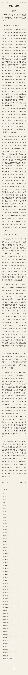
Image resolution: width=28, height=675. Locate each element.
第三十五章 (5, 595)
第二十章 (5, 550)
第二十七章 (5, 571)
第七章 (4, 511)
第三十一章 (5, 583)
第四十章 (5, 610)
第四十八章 (5, 631)
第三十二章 (5, 586)
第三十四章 (5, 592)
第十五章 (5, 535)
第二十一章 (5, 553)
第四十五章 (5, 622)
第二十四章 (5, 562)
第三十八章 (5, 604)
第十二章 (5, 526)
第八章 (4, 514)
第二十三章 (5, 559)
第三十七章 (5, 601)
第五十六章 (5, 656)
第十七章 (5, 541)
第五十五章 (5, 653)
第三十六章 (5, 598)
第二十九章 (5, 577)
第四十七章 (5, 628)
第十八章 (5, 544)
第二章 (4, 496)
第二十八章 (5, 574)
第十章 (4, 520)
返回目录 (14, 11)
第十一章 (5, 523)
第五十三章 (5, 646)
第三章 (4, 499)
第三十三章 (5, 589)
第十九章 (5, 547)
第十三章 (5, 529)
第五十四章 (5, 650)
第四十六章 (5, 625)
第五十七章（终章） (8, 659)
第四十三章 (5, 619)
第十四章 (5, 532)
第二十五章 (5, 565)
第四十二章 (5, 616)
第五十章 (5, 637)
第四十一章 (5, 613)
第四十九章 (5, 634)
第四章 (4, 502)
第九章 (4, 517)
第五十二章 (5, 644)
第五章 (4, 505)
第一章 (4, 493)
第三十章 (5, 580)
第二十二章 (5, 556)
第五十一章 (5, 640)
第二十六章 (5, 568)
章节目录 (6, 489)
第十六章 (5, 538)
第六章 (4, 508)
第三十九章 (5, 607)
